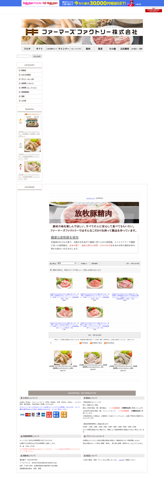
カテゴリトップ (90, 198)
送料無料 (94, 263)
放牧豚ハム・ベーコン (29, 87)
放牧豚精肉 (25, 92)
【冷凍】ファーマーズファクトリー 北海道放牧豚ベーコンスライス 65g (29, 177)
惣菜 (22, 96)
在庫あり (84, 263)
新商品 (23, 70)
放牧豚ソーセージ (27, 83)
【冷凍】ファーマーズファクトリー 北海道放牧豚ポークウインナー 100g (29, 156)
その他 (23, 101)
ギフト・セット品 (27, 79)
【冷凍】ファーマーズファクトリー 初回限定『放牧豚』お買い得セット (29, 134)
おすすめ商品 (26, 75)
